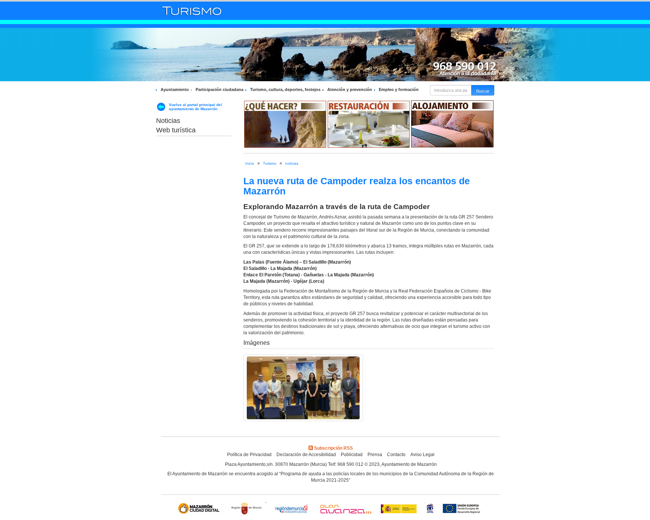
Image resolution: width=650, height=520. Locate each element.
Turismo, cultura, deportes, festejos (285, 89)
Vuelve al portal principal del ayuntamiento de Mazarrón (195, 107)
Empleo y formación (399, 89)
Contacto (396, 454)
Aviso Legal (422, 454)
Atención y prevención (349, 89)
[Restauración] (368, 124)
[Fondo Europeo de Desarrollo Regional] (463, 509)
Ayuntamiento (175, 89)
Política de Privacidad (249, 454)
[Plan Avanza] (345, 509)
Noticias (168, 120)
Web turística (176, 130)
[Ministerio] (399, 509)
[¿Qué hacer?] (285, 124)
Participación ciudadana (219, 89)
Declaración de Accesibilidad (306, 454)
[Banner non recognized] (430, 509)
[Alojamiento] (452, 124)
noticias (291, 163)
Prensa (375, 454)
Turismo (269, 163)
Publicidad (352, 454)
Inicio (249, 163)
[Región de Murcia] (247, 509)
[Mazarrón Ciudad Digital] (200, 509)
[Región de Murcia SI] (291, 509)
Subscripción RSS (333, 448)
